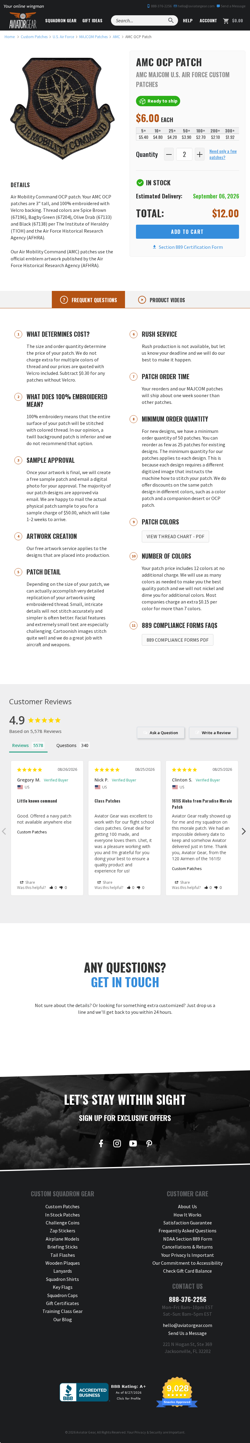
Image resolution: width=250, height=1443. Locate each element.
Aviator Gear (85, 1432)
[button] (53, 887)
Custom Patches (32, 832)
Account (207, 20)
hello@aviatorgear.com (196, 6)
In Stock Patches (62, 1215)
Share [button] (29, 882)
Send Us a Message (187, 1333)
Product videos (166, 300)
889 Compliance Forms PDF (178, 640)
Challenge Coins (63, 1223)
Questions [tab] (66, 745)
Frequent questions (93, 300)
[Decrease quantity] (169, 154)
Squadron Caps (62, 1295)
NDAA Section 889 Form (187, 1239)
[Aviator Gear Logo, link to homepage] (23, 20)
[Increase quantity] (200, 154)
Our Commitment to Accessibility (187, 1263)
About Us (187, 1206)
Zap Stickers (62, 1230)
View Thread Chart (175, 536)
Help (187, 20)
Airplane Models (62, 1239)
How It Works (187, 1215)
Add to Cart (187, 231)
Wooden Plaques (62, 1263)
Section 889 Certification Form (190, 247)
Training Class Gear (62, 1311)
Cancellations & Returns (187, 1247)
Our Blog (62, 1319)
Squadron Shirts (62, 1279)
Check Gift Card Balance (187, 1271)
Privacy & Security (148, 1432)
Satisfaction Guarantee (187, 1223)
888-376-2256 (161, 6)
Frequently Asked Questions (187, 1230)
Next (243, 831)
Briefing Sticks (62, 1247)
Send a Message (232, 6)
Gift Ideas (92, 20)
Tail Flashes (62, 1255)
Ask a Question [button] (164, 732)
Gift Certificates (62, 1303)
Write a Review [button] (216, 732)
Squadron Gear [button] (61, 20)
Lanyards (62, 1271)
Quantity (147, 154)
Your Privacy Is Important (187, 1255)
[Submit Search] (171, 20)
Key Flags (63, 1287)
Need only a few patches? (223, 154)
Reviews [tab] (20, 745)
